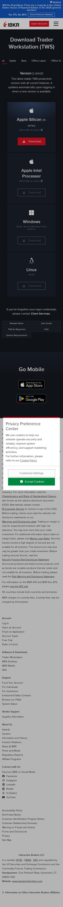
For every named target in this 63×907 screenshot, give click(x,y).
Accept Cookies (34, 481)
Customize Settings (31, 473)
